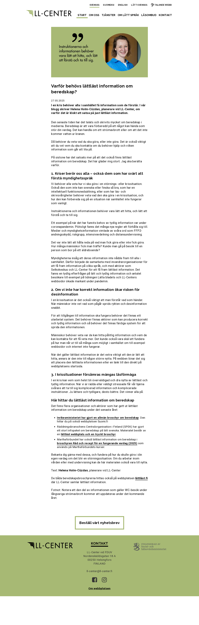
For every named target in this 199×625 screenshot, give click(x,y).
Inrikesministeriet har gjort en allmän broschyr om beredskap (98, 417)
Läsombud (148, 15)
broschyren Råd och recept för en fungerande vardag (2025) (97, 443)
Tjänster (108, 15)
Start (82, 15)
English (123, 5)
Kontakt (165, 15)
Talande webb (163, 5)
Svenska (95, 5)
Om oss (94, 15)
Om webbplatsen (99, 588)
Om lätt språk (128, 15)
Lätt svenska (139, 5)
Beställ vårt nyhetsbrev (99, 523)
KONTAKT (99, 543)
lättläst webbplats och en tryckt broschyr (88, 434)
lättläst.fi (141, 478)
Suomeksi (108, 5)
